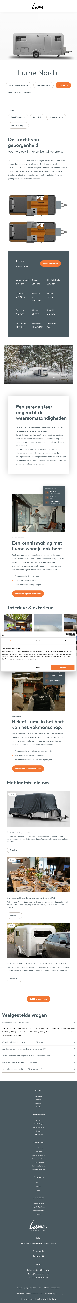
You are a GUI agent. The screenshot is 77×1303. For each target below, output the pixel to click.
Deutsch (30, 1243)
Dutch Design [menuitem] (38, 1124)
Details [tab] (38, 641)
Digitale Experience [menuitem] (38, 1207)
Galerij (36, 117)
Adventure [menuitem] (38, 1096)
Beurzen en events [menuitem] (38, 1210)
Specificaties (16, 117)
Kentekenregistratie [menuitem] (38, 1159)
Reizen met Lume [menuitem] (38, 1127)
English (23, 1243)
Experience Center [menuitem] (38, 1203)
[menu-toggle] (67, 6)
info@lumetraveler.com (39, 1274)
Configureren (42, 85)
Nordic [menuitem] (38, 1107)
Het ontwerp (55, 117)
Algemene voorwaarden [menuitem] (38, 1293)
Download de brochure (18, 85)
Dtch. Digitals (50, 1299)
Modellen (17, 93)
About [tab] (63, 641)
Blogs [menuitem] (38, 1190)
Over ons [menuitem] (38, 1131)
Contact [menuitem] (38, 1214)
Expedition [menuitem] (38, 1103)
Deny (38, 667)
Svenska (53, 1243)
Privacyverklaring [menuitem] (56, 1293)
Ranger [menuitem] (38, 1100)
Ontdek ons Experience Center (28, 768)
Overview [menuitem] (39, 1120)
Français (46, 1243)
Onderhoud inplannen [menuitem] (38, 1166)
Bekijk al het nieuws (38, 999)
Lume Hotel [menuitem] (38, 1151)
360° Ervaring (17, 125)
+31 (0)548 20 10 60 (39, 1278)
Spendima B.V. (36, 1299)
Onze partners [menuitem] (38, 1135)
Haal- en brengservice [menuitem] (38, 1155)
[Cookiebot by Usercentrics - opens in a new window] (66, 634)
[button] (66, 377)
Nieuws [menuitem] (38, 1183)
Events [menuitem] (38, 1186)
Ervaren (62, 85)
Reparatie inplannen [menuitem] (38, 1170)
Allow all (63, 667)
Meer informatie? (50, 263)
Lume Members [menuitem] (38, 1148)
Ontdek (13, 850)
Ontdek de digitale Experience (28, 593)
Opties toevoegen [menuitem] (38, 1162)
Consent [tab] (13, 641)
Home (10, 93)
